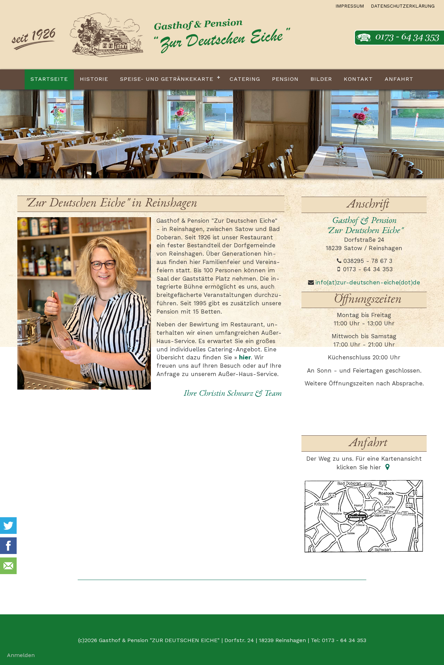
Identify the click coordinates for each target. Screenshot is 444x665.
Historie (94, 79)
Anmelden (21, 655)
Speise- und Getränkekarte (166, 79)
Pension (285, 79)
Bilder (321, 79)
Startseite (49, 79)
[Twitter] (8, 527)
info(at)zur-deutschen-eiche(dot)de (367, 283)
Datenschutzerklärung (403, 6)
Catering (245, 79)
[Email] (8, 567)
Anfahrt (399, 79)
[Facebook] (8, 547)
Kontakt (358, 79)
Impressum (349, 6)
